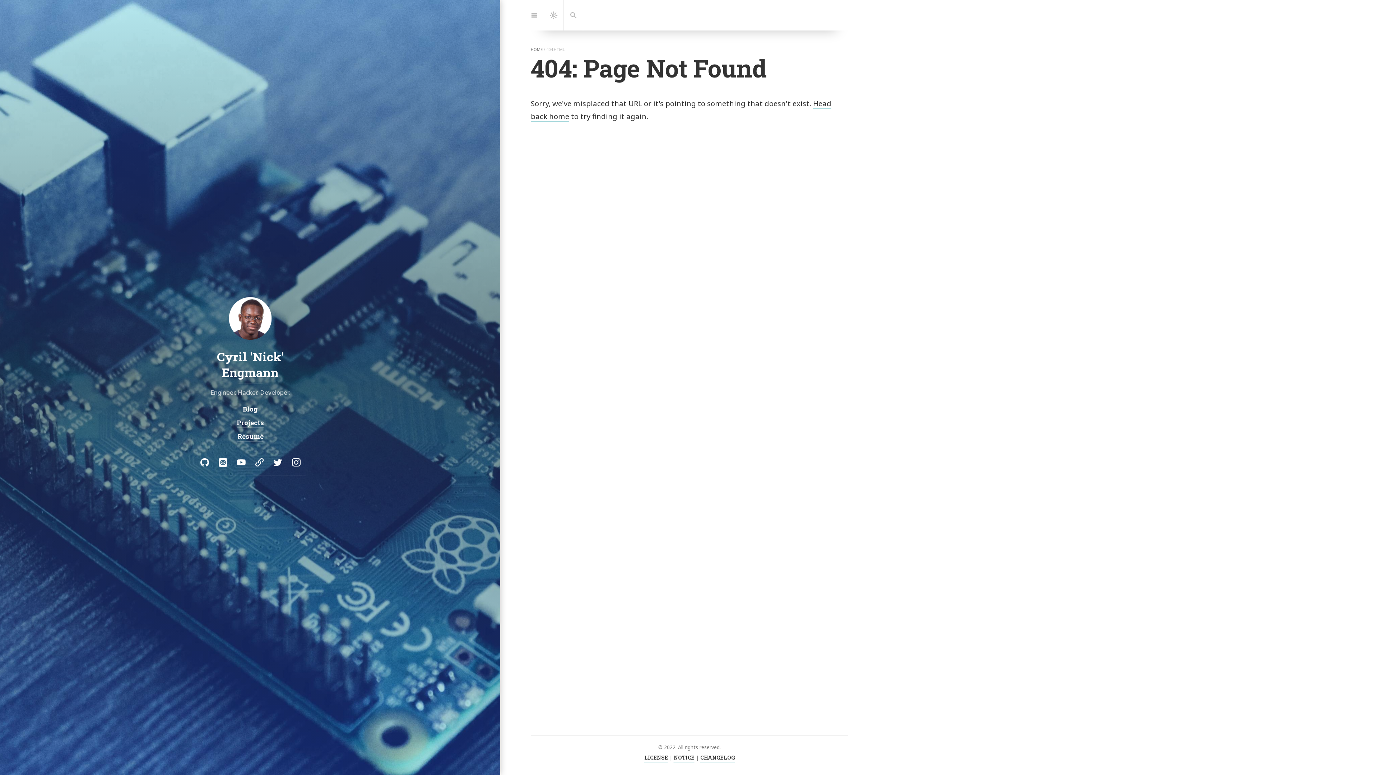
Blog (250, 409)
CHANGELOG (717, 757)
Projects (250, 422)
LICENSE (656, 757)
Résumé (250, 436)
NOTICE (684, 757)
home (537, 49)
